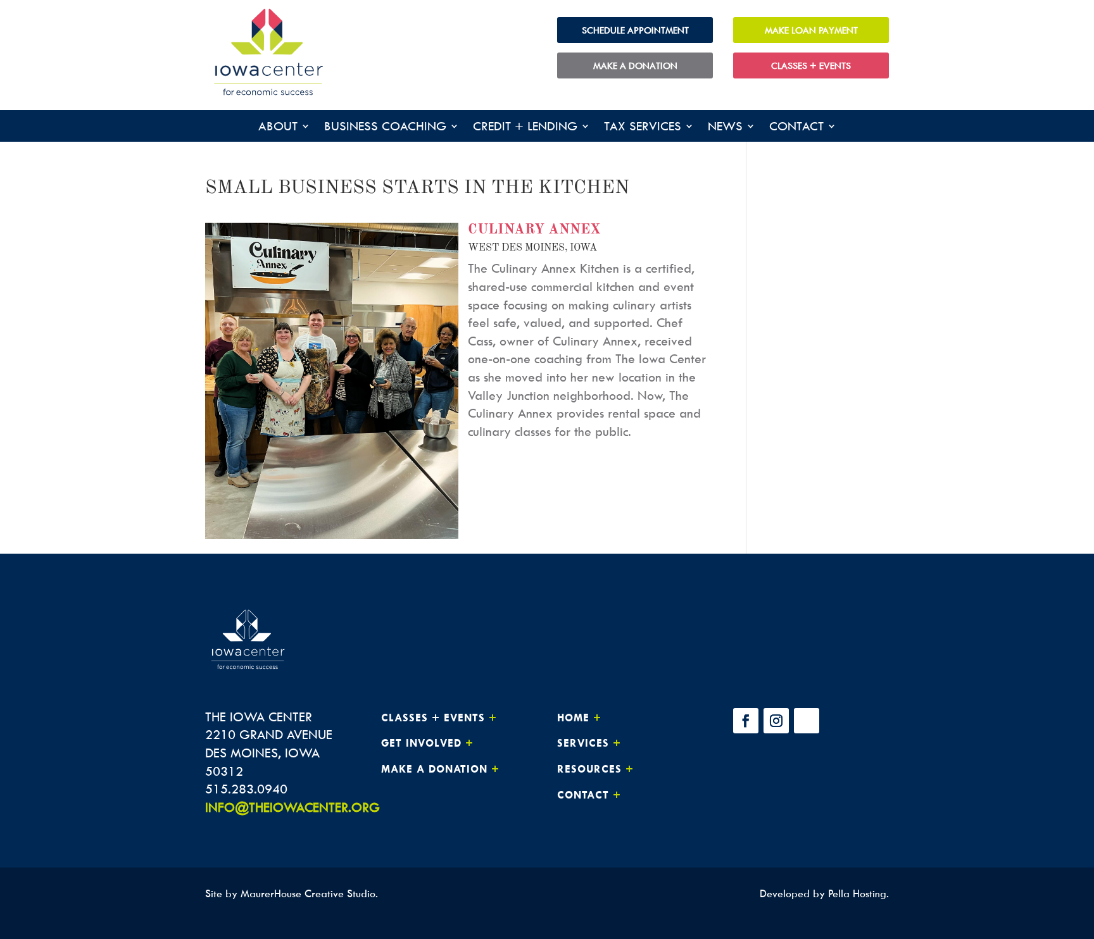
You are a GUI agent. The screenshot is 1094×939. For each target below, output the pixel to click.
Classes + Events (811, 65)
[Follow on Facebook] (745, 720)
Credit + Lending (525, 127)
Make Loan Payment (811, 30)
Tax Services (642, 127)
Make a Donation (635, 65)
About (278, 127)
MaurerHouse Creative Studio (308, 893)
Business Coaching (385, 127)
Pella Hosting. (858, 893)
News (725, 127)
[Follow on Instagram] (776, 720)
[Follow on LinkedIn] (806, 720)
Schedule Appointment (635, 30)
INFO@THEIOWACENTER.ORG (292, 807)
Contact (796, 127)
